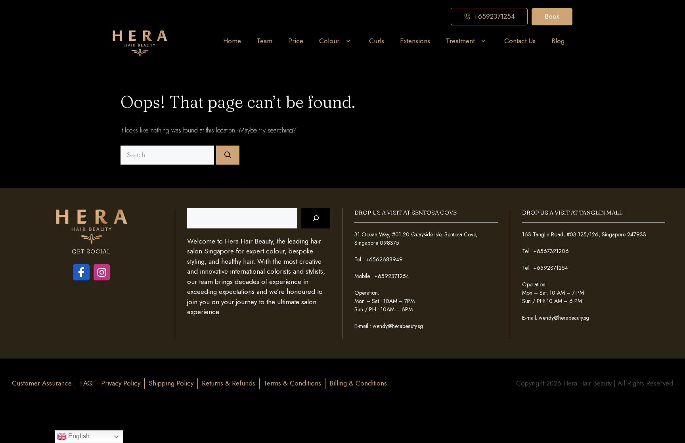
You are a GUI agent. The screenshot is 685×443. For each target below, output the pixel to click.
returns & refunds (228, 383)
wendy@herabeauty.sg (398, 326)
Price (295, 41)
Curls (376, 41)
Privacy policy (120, 383)
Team (264, 41)
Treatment (460, 41)
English (78, 436)
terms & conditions (292, 383)
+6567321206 (551, 251)
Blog (557, 41)
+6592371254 (391, 276)
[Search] (227, 155)
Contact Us (520, 41)
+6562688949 (384, 259)
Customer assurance (42, 383)
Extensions (415, 41)
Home (232, 41)
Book (552, 16)
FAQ (86, 383)
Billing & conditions (358, 383)
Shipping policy (171, 383)
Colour (329, 41)
